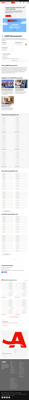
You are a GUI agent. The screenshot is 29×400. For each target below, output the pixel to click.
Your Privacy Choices (8, 393)
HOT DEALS (4, 319)
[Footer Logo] (5, 360)
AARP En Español (21, 361)
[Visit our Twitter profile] (4, 270)
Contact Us (20, 359)
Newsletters (20, 363)
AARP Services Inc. (21, 374)
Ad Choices (3, 393)
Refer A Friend (21, 365)
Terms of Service (12, 390)
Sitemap (3, 390)
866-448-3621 (6, 55)
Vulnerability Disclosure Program (22, 392)
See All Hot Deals (4, 323)
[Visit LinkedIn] (9, 395)
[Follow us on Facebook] (2, 270)
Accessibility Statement (18, 390)
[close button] (25, 6)
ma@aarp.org (6, 57)
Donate (11, 361)
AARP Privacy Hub (6, 390)
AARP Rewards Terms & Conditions (6, 392)
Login (20, 2)
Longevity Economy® (13, 385)
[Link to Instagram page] (6, 270)
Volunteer (11, 363)
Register (17, 2)
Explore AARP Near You (19, 42)
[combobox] (21, 44)
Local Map (22, 268)
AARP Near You (12, 370)
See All (26, 278)
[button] (26, 3)
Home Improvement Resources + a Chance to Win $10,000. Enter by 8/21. (10, 0)
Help (23, 2)
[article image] (7, 87)
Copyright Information (14, 392)
